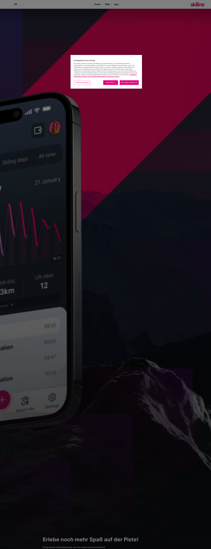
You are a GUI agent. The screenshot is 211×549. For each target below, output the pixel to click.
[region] (106, 72)
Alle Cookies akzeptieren (129, 82)
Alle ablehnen (110, 82)
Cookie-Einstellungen (82, 82)
